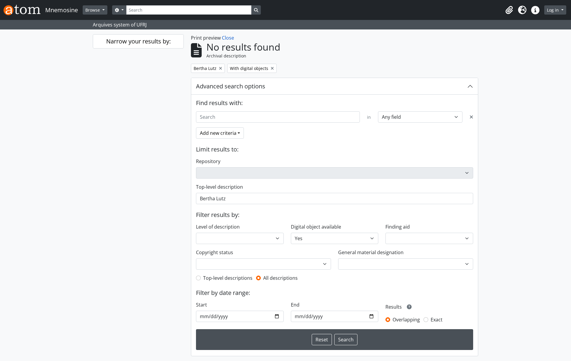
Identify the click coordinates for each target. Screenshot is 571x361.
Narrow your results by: (138, 41)
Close (228, 38)
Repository (208, 161)
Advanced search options (230, 86)
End (295, 304)
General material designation (371, 252)
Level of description (218, 227)
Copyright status (214, 252)
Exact (437, 319)
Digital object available (316, 227)
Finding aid (397, 227)
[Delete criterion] (471, 117)
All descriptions (280, 278)
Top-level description (219, 187)
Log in (553, 10)
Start (201, 304)
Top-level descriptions (227, 278)
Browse (93, 10)
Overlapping (406, 319)
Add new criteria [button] (218, 133)
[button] (509, 10)
